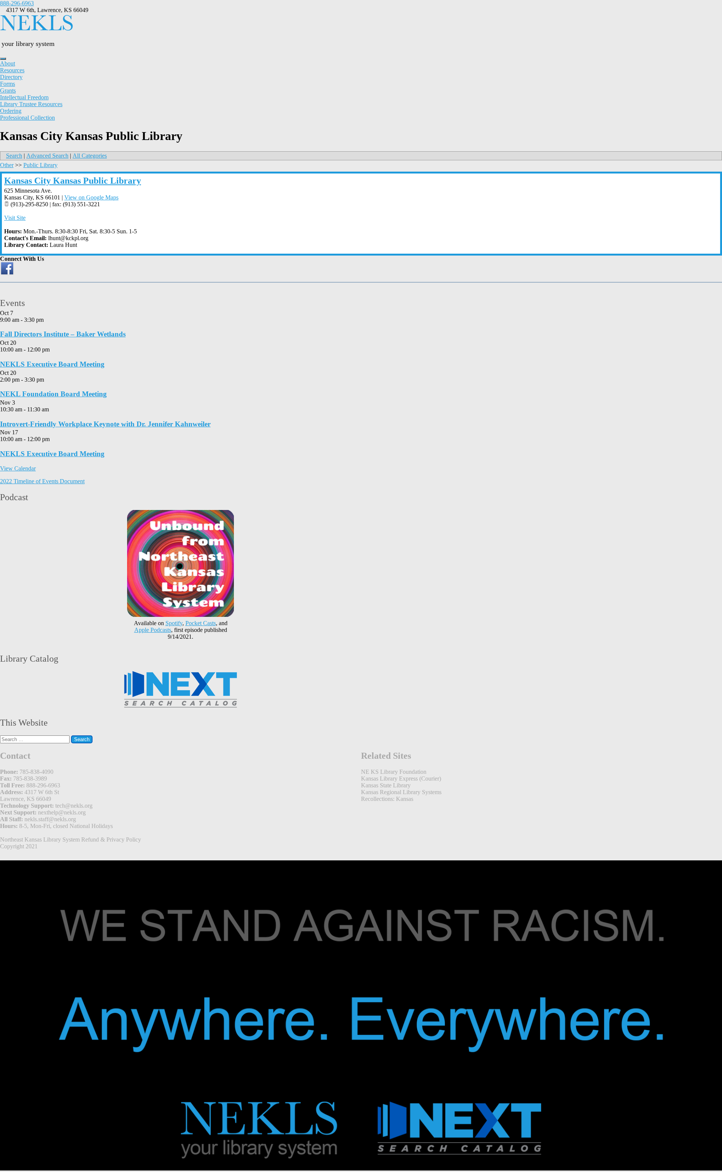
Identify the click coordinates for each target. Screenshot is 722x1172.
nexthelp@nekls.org (62, 812)
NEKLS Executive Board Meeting (52, 364)
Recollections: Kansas (387, 799)
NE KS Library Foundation (393, 772)
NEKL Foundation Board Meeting (53, 394)
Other (7, 165)
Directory (11, 77)
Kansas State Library (386, 785)
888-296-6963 (17, 3)
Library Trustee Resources (31, 104)
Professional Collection (27, 117)
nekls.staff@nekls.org (50, 819)
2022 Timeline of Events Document (42, 481)
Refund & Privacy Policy (111, 839)
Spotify (173, 623)
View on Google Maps (91, 197)
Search (14, 155)
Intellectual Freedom (24, 97)
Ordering (10, 111)
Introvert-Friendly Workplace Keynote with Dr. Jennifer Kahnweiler (105, 424)
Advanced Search (47, 155)
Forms (7, 84)
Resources (12, 70)
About (7, 63)
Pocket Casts (200, 623)
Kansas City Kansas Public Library (72, 181)
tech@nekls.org (74, 805)
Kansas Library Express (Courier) (401, 778)
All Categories (90, 155)
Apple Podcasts (152, 630)
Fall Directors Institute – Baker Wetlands (63, 334)
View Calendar (18, 468)
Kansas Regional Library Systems (401, 792)
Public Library (40, 165)
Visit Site (15, 218)
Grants (8, 90)
